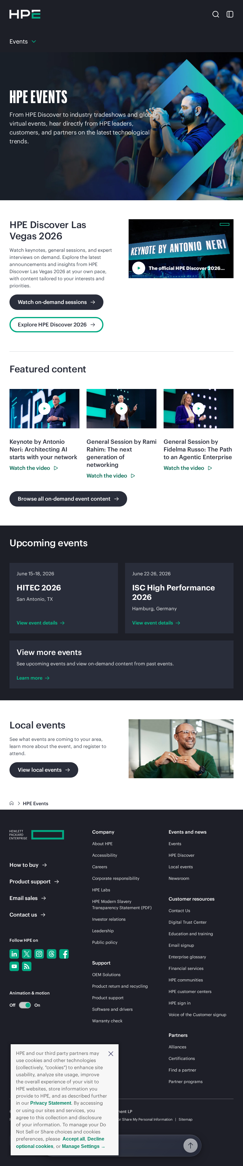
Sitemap (186, 1119)
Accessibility (104, 855)
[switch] (21, 1005)
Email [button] (23, 898)
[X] (26, 954)
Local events (181, 866)
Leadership (103, 930)
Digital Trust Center (188, 922)
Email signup (181, 945)
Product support (108, 997)
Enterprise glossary (187, 957)
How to (24, 864)
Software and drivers (112, 1009)
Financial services (186, 968)
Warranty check (107, 1021)
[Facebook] (64, 954)
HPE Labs (101, 890)
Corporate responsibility (115, 878)
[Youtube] (14, 966)
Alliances (177, 1047)
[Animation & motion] (25, 1005)
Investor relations (109, 919)
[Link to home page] (12, 803)
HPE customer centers (190, 991)
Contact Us (179, 910)
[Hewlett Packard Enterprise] (24, 14)
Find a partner (182, 1070)
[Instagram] (39, 954)
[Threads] (51, 954)
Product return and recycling (120, 986)
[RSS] (26, 966)
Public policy (104, 942)
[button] (110, 1053)
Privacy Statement (50, 1103)
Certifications (182, 1058)
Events (175, 843)
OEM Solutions (106, 974)
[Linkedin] (14, 954)
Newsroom (179, 878)
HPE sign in (180, 1003)
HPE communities (186, 980)
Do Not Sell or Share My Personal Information (135, 1119)
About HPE (102, 843)
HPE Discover (181, 855)
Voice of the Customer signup (197, 1014)
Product (30, 881)
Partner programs (186, 1081)
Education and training (191, 933)
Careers (99, 866)
